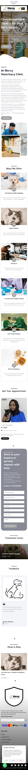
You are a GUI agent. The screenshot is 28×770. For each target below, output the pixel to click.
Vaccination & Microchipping (14, 193)
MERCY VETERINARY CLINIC (20, 767)
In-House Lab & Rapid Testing (14, 299)
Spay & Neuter (14, 228)
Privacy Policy (5, 742)
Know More (4, 677)
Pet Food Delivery (14, 369)
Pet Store (14, 263)
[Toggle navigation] (23, 8)
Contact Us (6, 46)
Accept (6, 760)
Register (16, 1)
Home (3, 734)
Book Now (5, 438)
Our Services (6, 118)
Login (11, 1)
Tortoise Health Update (11, 554)
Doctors (4, 399)
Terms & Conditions (6, 739)
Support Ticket (5, 737)
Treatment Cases (6, 556)
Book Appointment (10, 526)
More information (7, 756)
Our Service (19, 46)
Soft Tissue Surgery (14, 334)
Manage (13, 760)
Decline (20, 760)
